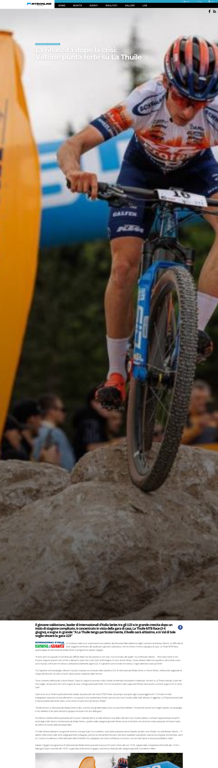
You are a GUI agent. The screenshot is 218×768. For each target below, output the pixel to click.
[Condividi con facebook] (180, 627)
